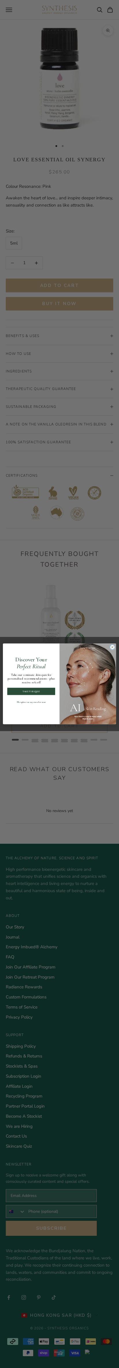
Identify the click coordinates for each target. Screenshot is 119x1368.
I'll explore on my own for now (31, 702)
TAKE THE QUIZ (31, 691)
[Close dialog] (112, 647)
